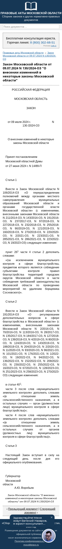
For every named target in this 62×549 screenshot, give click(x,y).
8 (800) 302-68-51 (42, 42)
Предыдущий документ (23, 509)
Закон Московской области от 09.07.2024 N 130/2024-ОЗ (29, 55)
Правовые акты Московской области (23, 52)
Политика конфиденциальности (31, 541)
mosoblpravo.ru (31, 544)
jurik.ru (53, 46)
